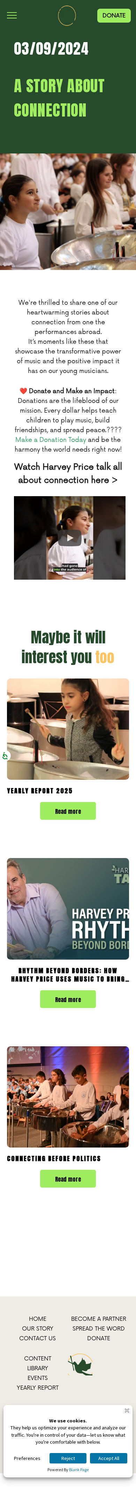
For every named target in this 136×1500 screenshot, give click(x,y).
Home (37, 1319)
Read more (68, 811)
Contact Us (37, 1338)
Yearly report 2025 (40, 791)
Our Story (37, 1328)
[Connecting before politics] (68, 1097)
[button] (70, 538)
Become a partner (98, 1319)
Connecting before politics (54, 1158)
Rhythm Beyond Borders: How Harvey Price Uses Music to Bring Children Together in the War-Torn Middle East (68, 975)
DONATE (114, 15)
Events (38, 1378)
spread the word (99, 1328)
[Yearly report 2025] (68, 729)
